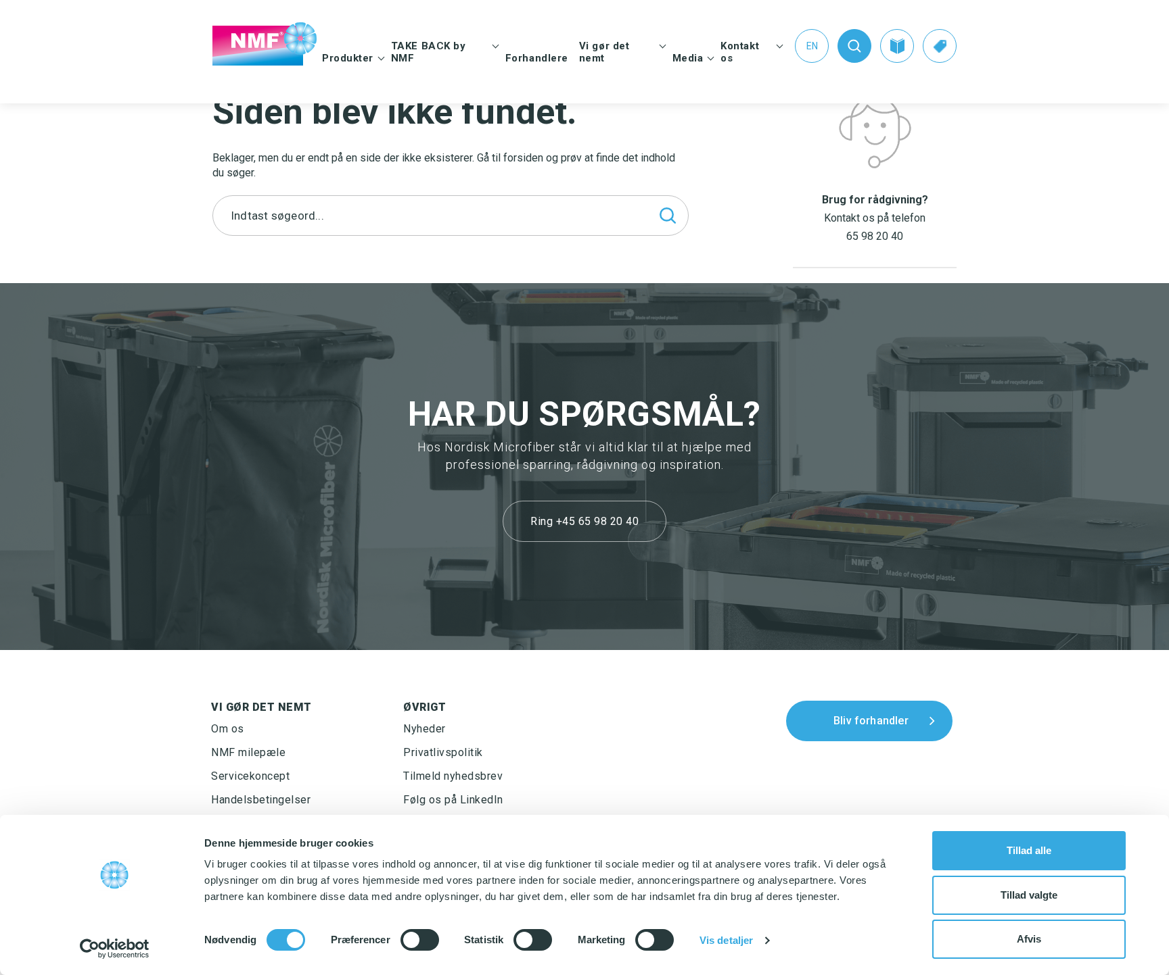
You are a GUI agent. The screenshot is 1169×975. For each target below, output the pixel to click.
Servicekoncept (250, 776)
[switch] (419, 940)
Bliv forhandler (871, 720)
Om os (227, 728)
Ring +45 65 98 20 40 (584, 521)
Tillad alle (1029, 850)
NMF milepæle (248, 752)
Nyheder (424, 728)
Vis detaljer (726, 940)
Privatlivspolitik (443, 752)
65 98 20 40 (874, 236)
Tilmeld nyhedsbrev (453, 776)
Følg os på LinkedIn (453, 799)
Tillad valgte (1029, 895)
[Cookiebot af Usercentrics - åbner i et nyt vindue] (114, 949)
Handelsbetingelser (261, 799)
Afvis (1029, 939)
